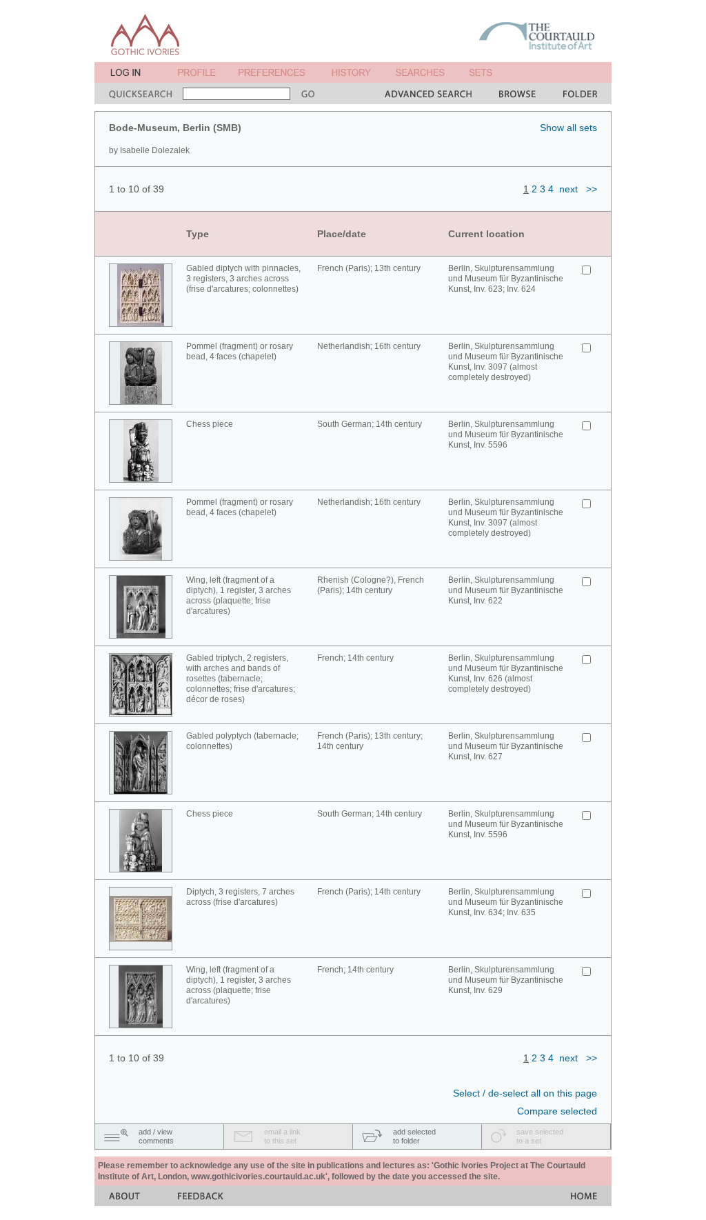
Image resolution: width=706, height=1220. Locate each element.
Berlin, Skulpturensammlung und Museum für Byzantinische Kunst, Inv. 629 (505, 980)
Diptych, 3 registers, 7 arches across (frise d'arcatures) (240, 897)
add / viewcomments (156, 1136)
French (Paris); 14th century (369, 892)
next (568, 188)
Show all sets (568, 127)
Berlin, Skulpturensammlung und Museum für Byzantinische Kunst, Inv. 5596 (505, 434)
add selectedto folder (414, 1136)
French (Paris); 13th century (369, 268)
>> (591, 188)
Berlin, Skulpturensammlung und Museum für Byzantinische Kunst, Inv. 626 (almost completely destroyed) (505, 673)
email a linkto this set (282, 1136)
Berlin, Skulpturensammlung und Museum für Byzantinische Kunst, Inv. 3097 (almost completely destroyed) (505, 361)
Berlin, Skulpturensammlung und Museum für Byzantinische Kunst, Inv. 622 (505, 590)
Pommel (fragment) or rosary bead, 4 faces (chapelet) (239, 351)
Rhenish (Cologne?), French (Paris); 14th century (370, 585)
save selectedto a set (539, 1136)
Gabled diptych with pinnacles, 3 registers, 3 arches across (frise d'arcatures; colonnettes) (243, 278)
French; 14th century (355, 658)
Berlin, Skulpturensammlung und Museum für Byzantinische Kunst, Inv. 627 (505, 746)
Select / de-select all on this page (525, 1093)
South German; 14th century (369, 424)
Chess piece (209, 424)
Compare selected (557, 1111)
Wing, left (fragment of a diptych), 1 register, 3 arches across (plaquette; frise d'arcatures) (238, 595)
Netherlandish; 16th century (369, 346)
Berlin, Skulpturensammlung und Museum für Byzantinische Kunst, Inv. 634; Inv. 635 (505, 902)
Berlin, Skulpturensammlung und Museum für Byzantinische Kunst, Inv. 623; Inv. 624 (505, 278)
